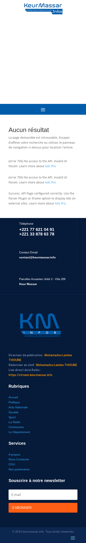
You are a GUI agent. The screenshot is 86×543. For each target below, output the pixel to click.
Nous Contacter (19, 459)
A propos (14, 454)
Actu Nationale (18, 407)
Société (13, 412)
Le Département (19, 432)
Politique (14, 402)
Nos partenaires (19, 469)
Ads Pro (50, 166)
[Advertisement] (43, 57)
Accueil (13, 397)
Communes (16, 427)
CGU (12, 464)
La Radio (14, 422)
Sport (12, 417)
